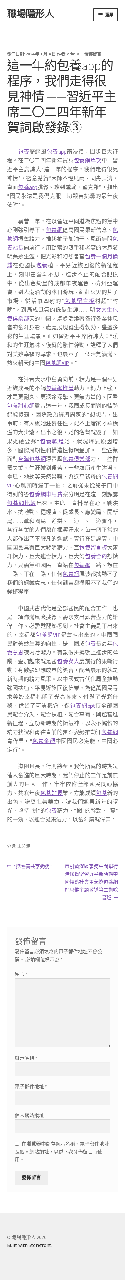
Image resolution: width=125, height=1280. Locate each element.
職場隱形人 (30, 14)
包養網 (54, 230)
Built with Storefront (29, 1245)
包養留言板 (79, 300)
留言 (21, 974)
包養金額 (43, 740)
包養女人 (68, 661)
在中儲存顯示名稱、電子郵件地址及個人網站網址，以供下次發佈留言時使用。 (62, 1152)
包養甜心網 (21, 405)
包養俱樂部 (76, 459)
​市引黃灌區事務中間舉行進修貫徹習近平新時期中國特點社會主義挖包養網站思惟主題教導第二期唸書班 (91, 882)
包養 (24, 151)
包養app (56, 151)
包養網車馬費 (45, 494)
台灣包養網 (32, 459)
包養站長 (51, 792)
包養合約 (96, 556)
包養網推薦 (60, 388)
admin (73, 54)
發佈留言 (92, 54)
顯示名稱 (26, 1058)
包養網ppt (82, 705)
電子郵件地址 (31, 1087)
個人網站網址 (29, 1115)
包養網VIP (57, 362)
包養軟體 (51, 441)
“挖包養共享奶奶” (32, 866)
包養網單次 (88, 160)
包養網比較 (21, 503)
